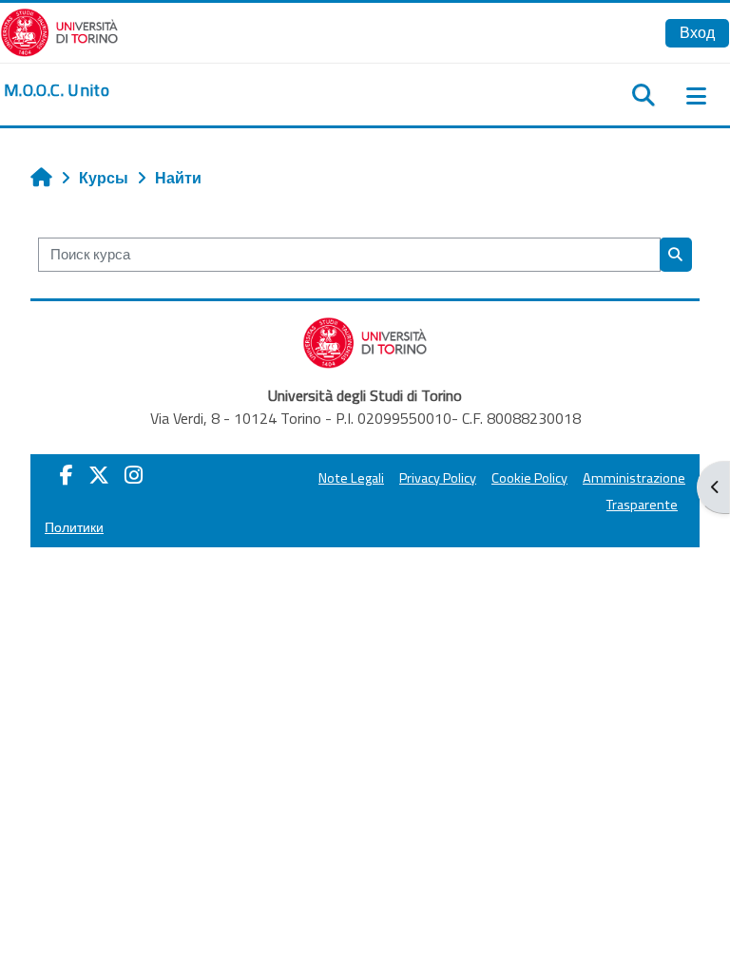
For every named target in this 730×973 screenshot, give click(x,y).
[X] (99, 475)
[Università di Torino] (59, 30)
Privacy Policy (437, 477)
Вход (697, 32)
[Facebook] (66, 475)
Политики (74, 527)
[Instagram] (133, 475)
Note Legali (351, 477)
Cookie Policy (529, 477)
